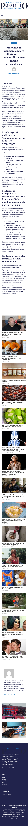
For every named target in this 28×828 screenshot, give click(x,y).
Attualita (14, 43)
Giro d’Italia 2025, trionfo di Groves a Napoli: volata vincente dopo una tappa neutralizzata (8, 712)
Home (3, 777)
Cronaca (4, 779)
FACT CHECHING (6, 794)
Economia (4, 784)
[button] (26, 15)
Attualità (4, 781)
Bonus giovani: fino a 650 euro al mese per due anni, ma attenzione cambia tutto (19, 731)
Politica (4, 782)
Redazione (16, 73)
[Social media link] (5, 695)
